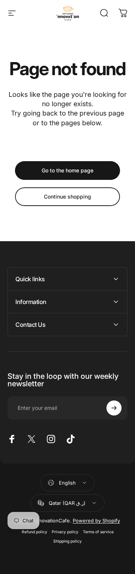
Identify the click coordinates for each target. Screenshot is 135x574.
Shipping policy (67, 541)
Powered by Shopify (96, 521)
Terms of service (98, 532)
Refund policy (34, 532)
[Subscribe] (114, 407)
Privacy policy (65, 532)
